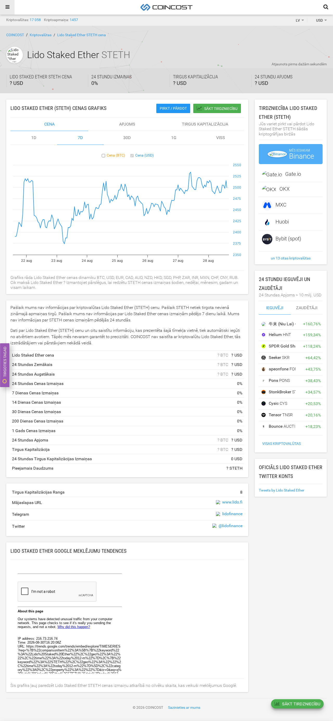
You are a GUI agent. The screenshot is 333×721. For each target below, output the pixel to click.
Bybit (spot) (288, 238)
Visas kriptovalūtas (281, 444)
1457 (74, 20)
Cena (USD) (144, 155)
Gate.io (293, 174)
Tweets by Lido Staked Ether (281, 490)
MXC (281, 205)
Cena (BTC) (116, 155)
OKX (284, 189)
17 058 (35, 20)
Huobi (282, 222)
